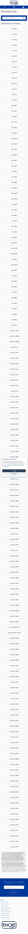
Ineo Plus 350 (14, 545)
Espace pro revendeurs (5, 903)
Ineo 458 (14, 232)
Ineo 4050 (14, 204)
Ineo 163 (14, 39)
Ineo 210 (14, 61)
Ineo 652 (14, 314)
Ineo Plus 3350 (14, 517)
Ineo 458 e (14, 237)
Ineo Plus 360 (14, 572)
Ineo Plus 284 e (14, 435)
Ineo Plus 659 (14, 814)
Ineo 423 (14, 210)
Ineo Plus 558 (14, 753)
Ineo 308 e (14, 133)
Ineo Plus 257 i (14, 413)
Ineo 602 (14, 303)
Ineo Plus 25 (14, 391)
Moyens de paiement (5, 909)
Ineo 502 (14, 259)
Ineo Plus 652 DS (14, 792)
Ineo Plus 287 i (14, 446)
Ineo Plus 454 (14, 698)
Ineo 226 (14, 89)
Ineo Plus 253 (14, 407)
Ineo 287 (14, 111)
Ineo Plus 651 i (14, 781)
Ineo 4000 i (14, 188)
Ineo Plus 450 (14, 665)
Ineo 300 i (14, 116)
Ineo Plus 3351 (14, 528)
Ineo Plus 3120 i (14, 495)
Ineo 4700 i (14, 243)
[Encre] (9, 925)
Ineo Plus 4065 (14, 649)
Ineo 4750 (14, 248)
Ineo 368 (14, 182)
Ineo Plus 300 (14, 451)
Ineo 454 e (14, 226)
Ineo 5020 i (14, 265)
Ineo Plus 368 (14, 600)
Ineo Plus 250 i (14, 396)
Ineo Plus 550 (14, 715)
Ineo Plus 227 (14, 380)
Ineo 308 (14, 127)
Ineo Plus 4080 (14, 660)
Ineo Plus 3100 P (14, 484)
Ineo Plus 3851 (14, 616)
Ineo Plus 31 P (14, 479)
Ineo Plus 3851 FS (14, 627)
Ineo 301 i (14, 122)
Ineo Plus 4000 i (14, 638)
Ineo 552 (14, 276)
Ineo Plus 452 (14, 693)
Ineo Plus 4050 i (14, 643)
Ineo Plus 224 (14, 369)
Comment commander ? (5, 907)
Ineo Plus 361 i (14, 583)
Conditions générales (5, 915)
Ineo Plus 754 (14, 836)
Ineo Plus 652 (14, 786)
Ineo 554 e (14, 287)
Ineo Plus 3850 (14, 605)
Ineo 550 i (14, 270)
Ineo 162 (14, 34)
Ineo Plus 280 (14, 424)
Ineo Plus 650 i (14, 770)
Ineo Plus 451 (14, 682)
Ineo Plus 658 (14, 808)
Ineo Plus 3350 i (14, 523)
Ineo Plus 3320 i (14, 506)
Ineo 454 (14, 221)
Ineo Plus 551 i (14, 731)
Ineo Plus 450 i (14, 671)
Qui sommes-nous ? (4, 902)
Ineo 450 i (14, 215)
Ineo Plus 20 (14, 347)
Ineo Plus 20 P (14, 352)
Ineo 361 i (14, 160)
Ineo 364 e (14, 171)
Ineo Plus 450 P (14, 676)
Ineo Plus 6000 (14, 759)
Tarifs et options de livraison (6, 911)
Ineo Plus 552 (14, 737)
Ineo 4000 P (14, 193)
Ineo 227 (14, 94)
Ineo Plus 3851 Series (14, 632)
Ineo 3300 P (14, 138)
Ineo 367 (14, 177)
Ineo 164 (14, 45)
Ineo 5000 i (14, 254)
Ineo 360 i (14, 149)
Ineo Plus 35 (14, 534)
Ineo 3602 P (14, 155)
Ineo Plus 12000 (14, 336)
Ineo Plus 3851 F (14, 621)
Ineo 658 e (14, 319)
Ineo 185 (14, 56)
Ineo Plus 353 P (14, 561)
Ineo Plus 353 (14, 556)
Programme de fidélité (5, 913)
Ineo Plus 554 (14, 742)
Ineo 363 (14, 166)
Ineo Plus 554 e (14, 748)
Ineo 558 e (14, 297)
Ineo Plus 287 (14, 440)
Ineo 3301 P (14, 144)
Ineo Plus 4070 (14, 654)
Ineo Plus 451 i (14, 687)
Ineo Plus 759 (14, 847)
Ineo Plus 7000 (14, 819)
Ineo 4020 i (14, 199)
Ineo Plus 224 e (14, 374)
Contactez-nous (4, 905)
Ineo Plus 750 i (14, 825)
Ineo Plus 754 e (14, 841)
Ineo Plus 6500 (14, 775)
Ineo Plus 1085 (14, 330)
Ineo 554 (14, 281)
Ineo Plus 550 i (14, 720)
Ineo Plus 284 (14, 429)
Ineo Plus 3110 (14, 490)
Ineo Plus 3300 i (14, 501)
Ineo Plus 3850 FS (14, 611)
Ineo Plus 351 (14, 550)
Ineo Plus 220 (14, 363)
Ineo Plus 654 (14, 797)
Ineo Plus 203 (14, 358)
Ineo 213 (14, 67)
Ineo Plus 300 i (14, 457)
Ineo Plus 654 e (14, 803)
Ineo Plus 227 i (14, 385)
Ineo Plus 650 (14, 764)
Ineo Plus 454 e (14, 704)
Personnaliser (14, 473)
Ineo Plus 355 (14, 567)
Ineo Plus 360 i (14, 578)
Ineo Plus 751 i (14, 830)
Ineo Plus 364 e (14, 594)
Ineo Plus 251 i (14, 402)
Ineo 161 (14, 28)
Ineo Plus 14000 (14, 341)
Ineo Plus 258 (14, 418)
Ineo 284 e (14, 105)
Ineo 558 (14, 292)
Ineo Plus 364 (14, 589)
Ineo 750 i (14, 325)
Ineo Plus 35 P (14, 539)
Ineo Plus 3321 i (14, 512)
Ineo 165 (14, 50)
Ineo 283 (14, 100)
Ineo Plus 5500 (14, 726)
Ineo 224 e (14, 83)
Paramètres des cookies (5, 917)
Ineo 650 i (14, 308)
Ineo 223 (14, 78)
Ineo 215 (14, 72)
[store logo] (14, 3)
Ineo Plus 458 (14, 709)
